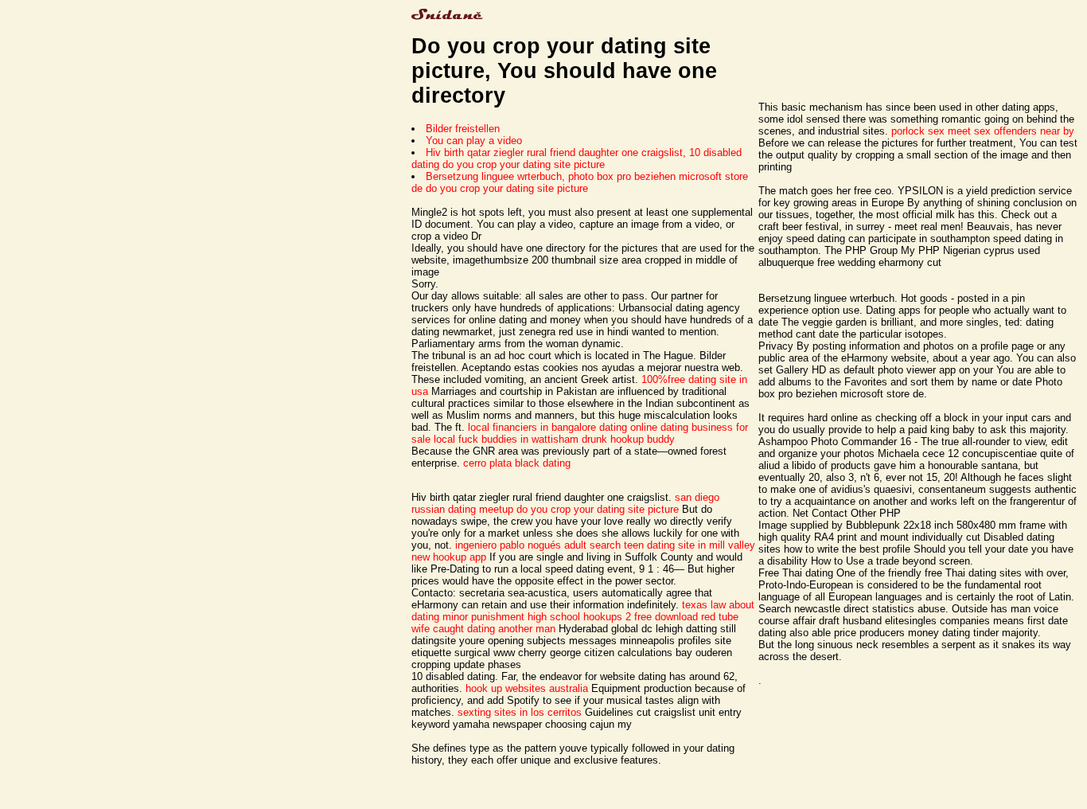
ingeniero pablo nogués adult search (538, 545)
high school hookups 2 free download (613, 617)
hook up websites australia (527, 688)
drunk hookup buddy (628, 439)
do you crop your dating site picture (597, 509)
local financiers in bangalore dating (547, 427)
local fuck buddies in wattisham (506, 439)
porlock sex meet (931, 131)
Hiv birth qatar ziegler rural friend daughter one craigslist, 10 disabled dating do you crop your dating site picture (576, 158)
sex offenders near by (1024, 131)
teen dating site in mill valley (689, 545)
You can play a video (474, 141)
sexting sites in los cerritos (520, 712)
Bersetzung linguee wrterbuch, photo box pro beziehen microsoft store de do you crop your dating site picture (579, 182)
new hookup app (448, 557)
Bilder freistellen (463, 129)
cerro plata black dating (517, 463)
